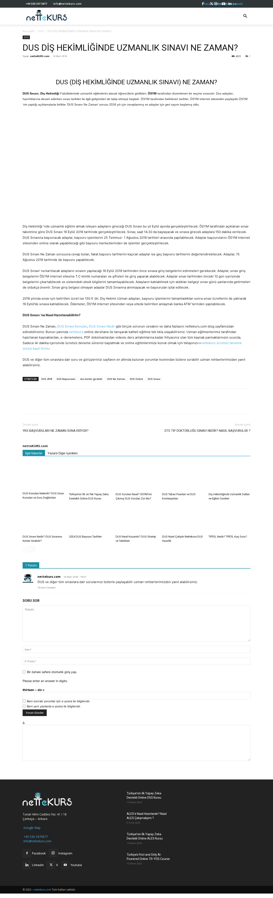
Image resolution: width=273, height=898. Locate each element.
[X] (36, 65)
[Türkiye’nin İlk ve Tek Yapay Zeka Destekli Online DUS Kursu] (90, 476)
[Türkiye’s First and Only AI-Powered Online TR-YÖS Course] (112, 859)
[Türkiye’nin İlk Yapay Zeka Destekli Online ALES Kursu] (112, 839)
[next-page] (32, 549)
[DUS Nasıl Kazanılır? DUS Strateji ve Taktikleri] (136, 518)
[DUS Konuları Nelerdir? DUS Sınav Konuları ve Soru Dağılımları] (43, 476)
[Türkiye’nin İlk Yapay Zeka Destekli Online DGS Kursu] (112, 798)
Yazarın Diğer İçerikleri (63, 453)
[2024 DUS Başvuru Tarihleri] (90, 518)
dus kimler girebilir (91, 378)
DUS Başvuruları (66, 378)
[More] (85, 65)
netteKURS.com (39, 56)
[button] (245, 16)
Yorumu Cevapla (46, 587)
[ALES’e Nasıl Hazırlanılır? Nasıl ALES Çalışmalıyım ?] (112, 819)
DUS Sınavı (154, 378)
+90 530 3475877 (35, 837)
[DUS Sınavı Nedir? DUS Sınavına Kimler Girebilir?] (43, 518)
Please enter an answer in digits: (45, 681)
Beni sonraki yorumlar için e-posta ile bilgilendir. (58, 701)
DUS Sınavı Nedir (102, 326)
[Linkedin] (56, 65)
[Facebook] (27, 65)
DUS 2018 (46, 378)
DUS (41, 31)
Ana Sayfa (28, 31)
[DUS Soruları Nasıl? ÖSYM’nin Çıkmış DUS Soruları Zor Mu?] (136, 476)
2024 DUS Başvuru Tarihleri (85, 536)
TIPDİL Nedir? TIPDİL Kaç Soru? (228, 536)
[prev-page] (25, 549)
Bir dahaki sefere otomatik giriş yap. (52, 672)
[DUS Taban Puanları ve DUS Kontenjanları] (183, 476)
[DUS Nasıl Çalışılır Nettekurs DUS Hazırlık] (183, 518)
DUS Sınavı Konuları (72, 326)
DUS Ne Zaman (116, 378)
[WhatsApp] (46, 65)
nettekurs (76, 332)
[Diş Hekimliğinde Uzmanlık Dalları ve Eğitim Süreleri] (229, 476)
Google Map (32, 828)
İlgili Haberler (33, 453)
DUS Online (136, 378)
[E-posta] (66, 65)
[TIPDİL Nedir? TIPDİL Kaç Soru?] (229, 518)
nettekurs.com (49, 577)
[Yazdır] (76, 65)
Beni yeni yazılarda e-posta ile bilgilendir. (54, 706)
